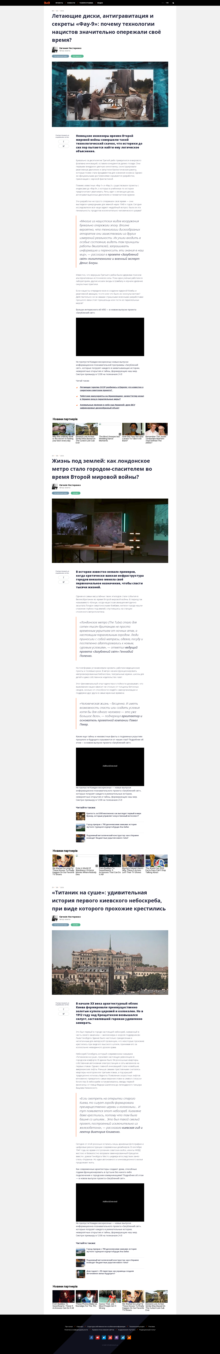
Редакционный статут (147, 1330)
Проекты (59, 2)
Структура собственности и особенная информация (106, 1326)
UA (163, 3)
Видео (100, 2)
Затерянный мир (60, 56)
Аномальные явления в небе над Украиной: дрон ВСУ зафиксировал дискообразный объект (107, 406)
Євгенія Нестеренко (70, 485)
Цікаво (75, 493)
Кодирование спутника (126, 1330)
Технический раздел (136, 1326)
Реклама (151, 1326)
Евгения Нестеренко (70, 48)
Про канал (69, 1326)
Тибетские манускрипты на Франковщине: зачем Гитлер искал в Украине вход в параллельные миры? (112, 397)
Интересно (77, 56)
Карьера (80, 1326)
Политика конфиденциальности (76, 1330)
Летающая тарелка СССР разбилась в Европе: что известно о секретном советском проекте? (111, 388)
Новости (71, 2)
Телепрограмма (86, 2)
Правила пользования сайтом (103, 1330)
